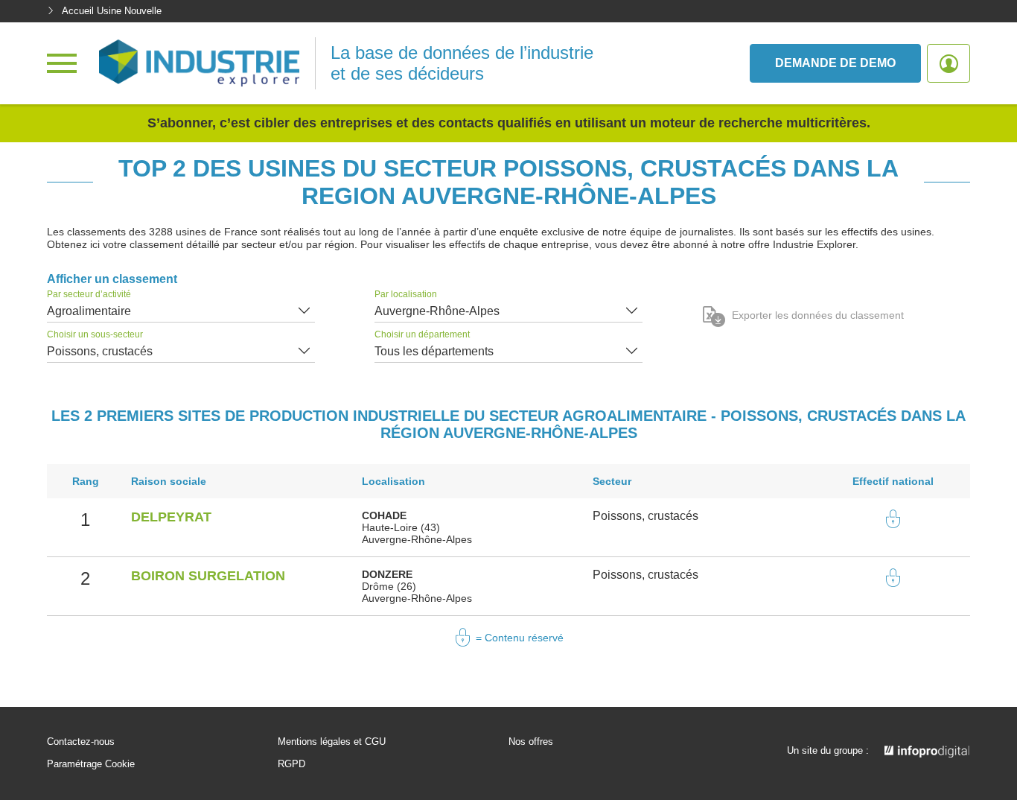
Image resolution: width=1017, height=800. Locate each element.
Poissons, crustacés (100, 351)
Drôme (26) (389, 586)
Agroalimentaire (89, 311)
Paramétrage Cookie (91, 764)
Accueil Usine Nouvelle (112, 10)
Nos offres (530, 742)
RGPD (291, 764)
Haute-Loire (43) (401, 527)
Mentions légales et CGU (332, 742)
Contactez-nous (81, 742)
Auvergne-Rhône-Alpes (437, 311)
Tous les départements (434, 351)
